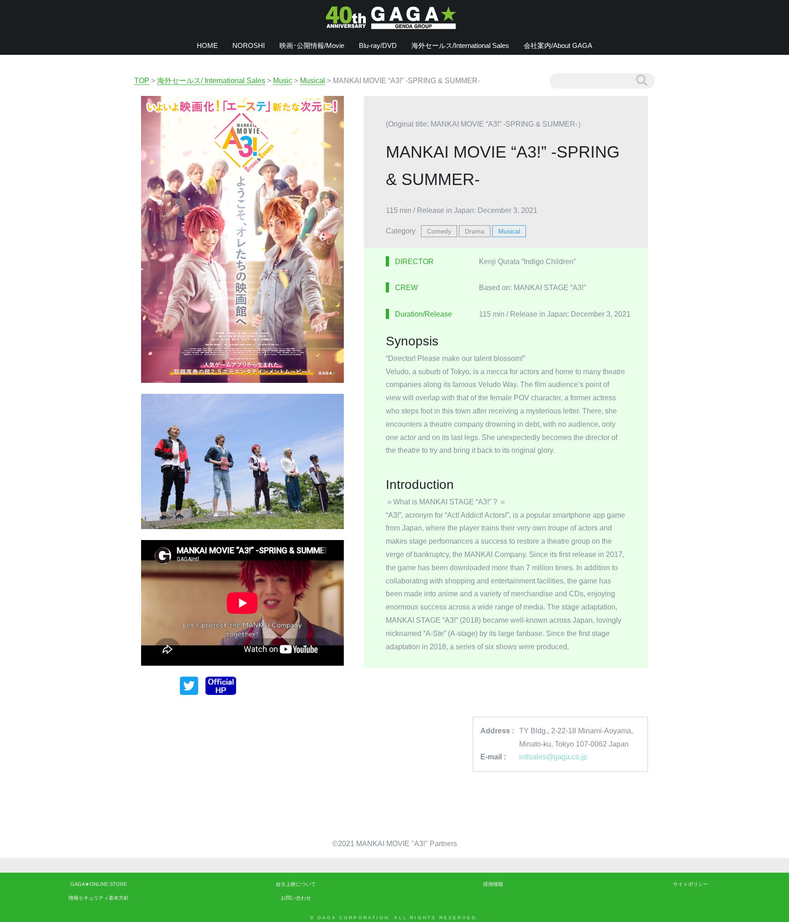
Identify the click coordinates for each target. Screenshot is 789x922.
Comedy (439, 231)
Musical (509, 231)
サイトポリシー (690, 884)
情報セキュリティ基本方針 (98, 898)
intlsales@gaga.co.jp (553, 757)
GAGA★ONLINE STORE (98, 884)
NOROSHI (248, 45)
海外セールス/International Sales (460, 45)
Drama (474, 231)
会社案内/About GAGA (558, 45)
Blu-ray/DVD (378, 45)
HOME (207, 45)
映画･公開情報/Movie (311, 45)
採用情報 (493, 884)
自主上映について (296, 884)
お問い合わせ (296, 898)
